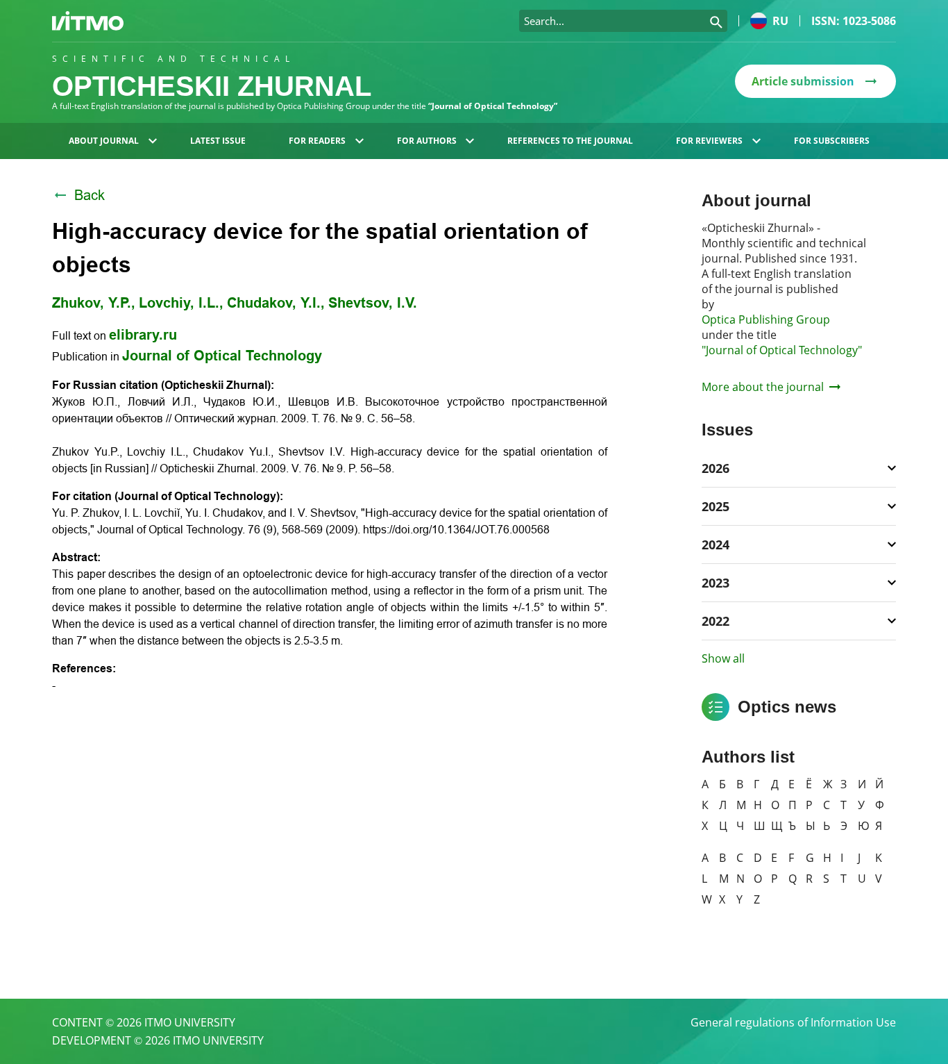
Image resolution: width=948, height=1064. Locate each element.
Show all (723, 658)
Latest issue (218, 141)
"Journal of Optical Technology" (782, 350)
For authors (427, 141)
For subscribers (832, 141)
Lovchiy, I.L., (181, 302)
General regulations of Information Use (793, 1022)
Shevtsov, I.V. (372, 302)
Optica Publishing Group (766, 319)
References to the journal (570, 141)
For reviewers (709, 141)
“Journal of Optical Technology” (492, 106)
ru (780, 20)
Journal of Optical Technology (222, 355)
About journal (104, 141)
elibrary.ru (143, 334)
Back (89, 195)
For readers (317, 141)
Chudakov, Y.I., (276, 302)
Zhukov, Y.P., (93, 302)
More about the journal (763, 387)
